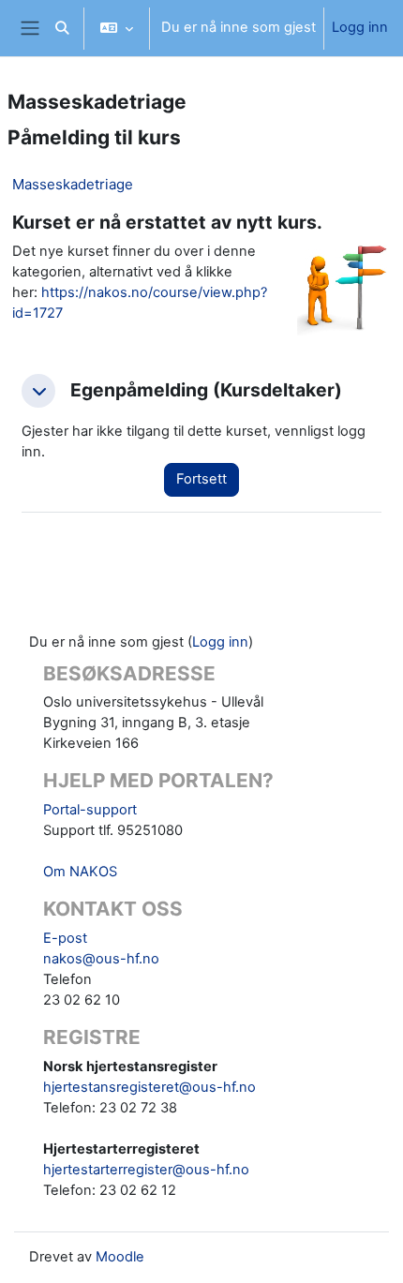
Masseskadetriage (72, 184)
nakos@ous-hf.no (101, 958)
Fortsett (201, 478)
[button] (62, 28)
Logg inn (360, 27)
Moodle (120, 1256)
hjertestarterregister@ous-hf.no (146, 1169)
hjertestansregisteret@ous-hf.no (149, 1087)
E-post (65, 938)
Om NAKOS (80, 871)
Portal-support (90, 809)
